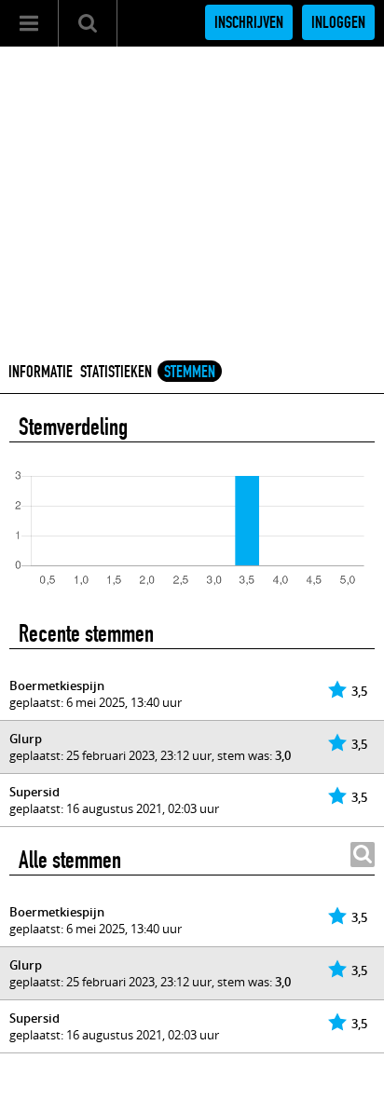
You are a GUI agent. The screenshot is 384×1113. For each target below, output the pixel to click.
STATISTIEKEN (116, 371)
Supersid (34, 791)
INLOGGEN (338, 22)
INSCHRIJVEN (248, 22)
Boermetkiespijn (56, 685)
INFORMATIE (40, 371)
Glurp (25, 738)
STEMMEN (189, 371)
